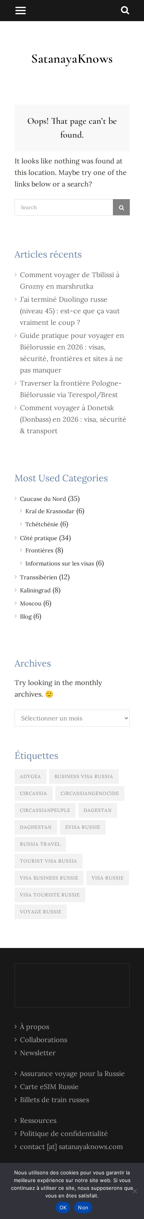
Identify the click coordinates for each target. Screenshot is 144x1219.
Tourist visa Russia (48, 861)
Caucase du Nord (43, 498)
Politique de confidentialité (64, 1133)
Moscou (30, 603)
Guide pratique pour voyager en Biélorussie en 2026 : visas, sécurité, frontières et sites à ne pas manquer (72, 352)
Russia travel (40, 844)
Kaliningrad (35, 590)
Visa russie (108, 878)
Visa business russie (49, 878)
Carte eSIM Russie (49, 1086)
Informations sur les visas (59, 563)
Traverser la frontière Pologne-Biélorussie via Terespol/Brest (71, 389)
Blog (25, 616)
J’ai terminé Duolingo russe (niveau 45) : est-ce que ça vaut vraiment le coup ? (70, 311)
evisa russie (82, 827)
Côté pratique (38, 538)
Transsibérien (38, 577)
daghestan (36, 827)
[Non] (134, 1191)
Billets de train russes (54, 1099)
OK (63, 1207)
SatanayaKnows (72, 59)
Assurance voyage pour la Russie (72, 1073)
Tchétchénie (41, 524)
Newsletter (38, 1052)
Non (83, 1207)
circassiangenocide (90, 793)
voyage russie (40, 912)
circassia (33, 793)
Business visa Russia (84, 776)
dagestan (98, 810)
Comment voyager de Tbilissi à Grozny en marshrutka (69, 280)
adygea (30, 776)
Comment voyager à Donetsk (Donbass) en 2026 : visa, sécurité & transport (73, 419)
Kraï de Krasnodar (49, 511)
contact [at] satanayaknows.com (71, 1146)
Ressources (38, 1120)
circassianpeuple (45, 810)
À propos (34, 1026)
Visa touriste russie (50, 895)
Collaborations (43, 1039)
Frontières (39, 550)
